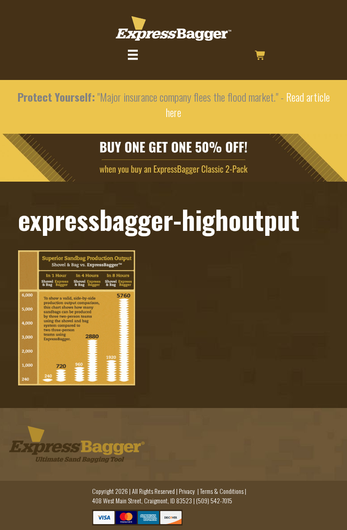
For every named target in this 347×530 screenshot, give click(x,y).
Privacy (187, 491)
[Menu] (133, 54)
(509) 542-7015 (214, 500)
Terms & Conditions (222, 491)
